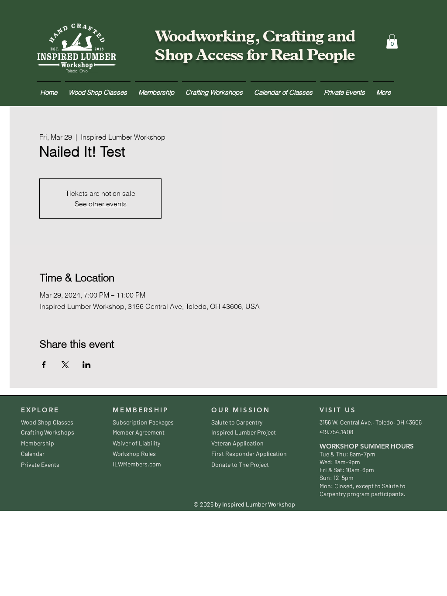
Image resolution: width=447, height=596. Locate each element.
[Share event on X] (65, 364)
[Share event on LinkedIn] (87, 364)
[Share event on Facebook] (44, 364)
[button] (392, 41)
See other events (101, 203)
